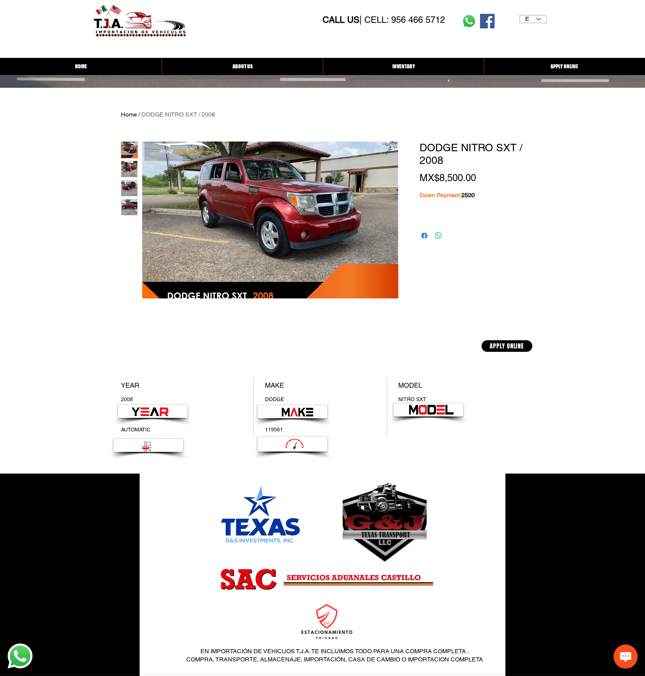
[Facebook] (487, 21)
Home (129, 114)
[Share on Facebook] (424, 235)
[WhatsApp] (469, 21)
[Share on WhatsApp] (438, 235)
